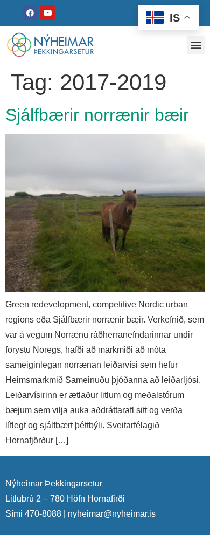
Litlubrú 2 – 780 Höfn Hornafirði (65, 498)
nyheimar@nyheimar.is (112, 513)
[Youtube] (47, 12)
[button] (196, 45)
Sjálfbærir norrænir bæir (97, 115)
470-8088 (43, 513)
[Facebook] (30, 12)
